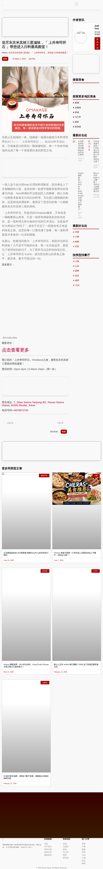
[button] (76, 4)
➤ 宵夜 (76, 246)
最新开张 (48, 852)
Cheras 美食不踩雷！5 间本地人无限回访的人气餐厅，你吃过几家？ (96, 151)
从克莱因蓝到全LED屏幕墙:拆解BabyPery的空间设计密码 (82, 148)
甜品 (84, 861)
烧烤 (84, 863)
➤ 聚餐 (76, 271)
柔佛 (77, 103)
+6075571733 (20, 410)
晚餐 (5, 59)
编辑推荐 (48, 855)
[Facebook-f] (3, 855)
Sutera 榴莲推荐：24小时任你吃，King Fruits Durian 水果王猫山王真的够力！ (80, 191)
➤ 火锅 (76, 261)
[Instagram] (6, 855)
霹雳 (77, 122)
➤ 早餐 (76, 232)
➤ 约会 (76, 285)
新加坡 (78, 127)
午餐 (84, 846)
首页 (46, 844)
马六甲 (78, 117)
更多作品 (97, 43)
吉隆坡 (78, 108)
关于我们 (48, 846)
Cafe (84, 855)
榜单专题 (48, 849)
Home (4, 53)
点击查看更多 (15, 349)
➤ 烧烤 (76, 280)
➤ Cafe (76, 266)
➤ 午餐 (76, 237)
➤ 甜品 (76, 276)
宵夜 (84, 852)
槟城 (77, 112)
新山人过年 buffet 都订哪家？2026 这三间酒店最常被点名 (96, 182)
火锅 (84, 858)
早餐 (84, 844)
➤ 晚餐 (76, 242)
